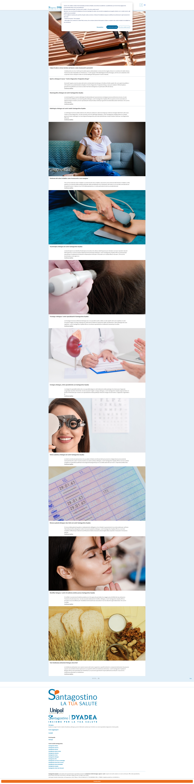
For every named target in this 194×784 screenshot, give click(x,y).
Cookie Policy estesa (82, 20)
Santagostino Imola (53, 755)
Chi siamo (51, 725)
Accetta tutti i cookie (112, 27)
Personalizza (100, 27)
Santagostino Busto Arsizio (54, 751)
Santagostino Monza (53, 749)
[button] (145, 5)
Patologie (50, 739)
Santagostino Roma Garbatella (55, 764)
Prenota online (97, 781)
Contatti (50, 733)
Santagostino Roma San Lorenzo (56, 762)
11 (98, 678)
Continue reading (68, 88)
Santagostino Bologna (53, 757)
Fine (191, 678)
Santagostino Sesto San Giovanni (56, 768)
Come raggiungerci (53, 730)
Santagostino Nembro (53, 753)
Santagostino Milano (53, 746)
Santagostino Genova (53, 747)
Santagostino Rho (52, 759)
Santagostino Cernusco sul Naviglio (56, 760)
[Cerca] (141, 5)
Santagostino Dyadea (53, 766)
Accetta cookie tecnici (124, 27)
